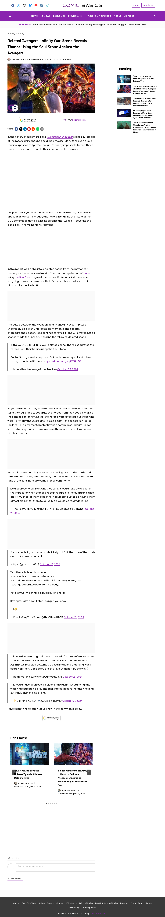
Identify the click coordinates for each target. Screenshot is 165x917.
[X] (20, 129)
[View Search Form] (155, 16)
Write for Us (71, 903)
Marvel (16, 903)
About (117, 15)
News (34, 15)
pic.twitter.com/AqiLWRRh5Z (64, 361)
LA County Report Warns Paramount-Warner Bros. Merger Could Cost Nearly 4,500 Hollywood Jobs (142, 114)
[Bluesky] (30, 5)
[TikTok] (47, 5)
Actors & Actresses (99, 15)
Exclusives (59, 15)
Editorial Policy (79, 120)
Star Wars (31, 903)
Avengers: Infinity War (60, 137)
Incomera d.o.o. (99, 913)
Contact (129, 15)
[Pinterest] (29, 129)
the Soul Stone (23, 277)
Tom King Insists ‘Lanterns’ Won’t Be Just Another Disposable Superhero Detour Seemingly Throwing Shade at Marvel (144, 127)
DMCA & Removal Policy (106, 903)
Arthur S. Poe (20, 59)
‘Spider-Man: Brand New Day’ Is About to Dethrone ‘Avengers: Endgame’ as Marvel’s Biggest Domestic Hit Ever (73, 778)
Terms (149, 903)
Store (136, 5)
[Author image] (9, 59)
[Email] (42, 129)
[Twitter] (19, 5)
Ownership (74, 907)
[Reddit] (33, 129)
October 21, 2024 (73, 676)
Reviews (45, 15)
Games (59, 903)
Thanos (86, 273)
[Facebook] (13, 5)
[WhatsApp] (37, 129)
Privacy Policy (137, 903)
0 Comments (66, 59)
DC (23, 903)
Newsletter (148, 5)
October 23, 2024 (67, 369)
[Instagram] (42, 5)
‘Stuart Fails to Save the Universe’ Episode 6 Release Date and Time (28, 774)
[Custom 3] (24, 5)
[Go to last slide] (14, 772)
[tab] (46, 803)
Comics (50, 903)
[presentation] (29, 754)
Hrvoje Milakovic (72, 790)
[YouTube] (36, 5)
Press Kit (124, 903)
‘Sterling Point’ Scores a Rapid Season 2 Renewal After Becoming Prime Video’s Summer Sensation (144, 102)
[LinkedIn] (25, 129)
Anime (42, 903)
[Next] (89, 772)
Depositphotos (89, 907)
